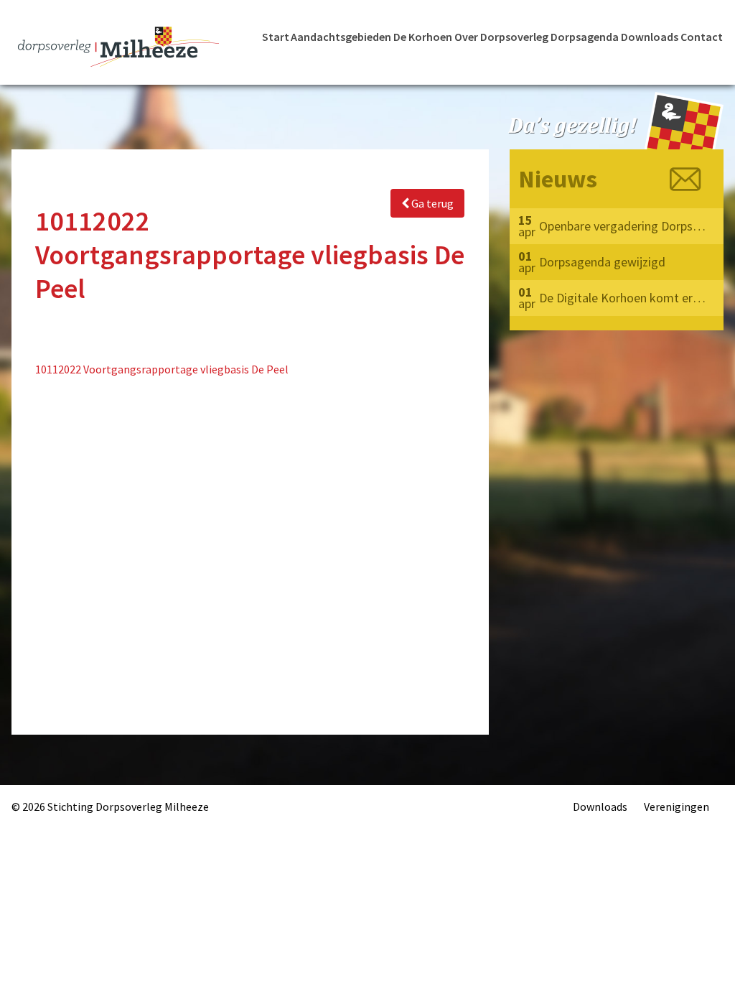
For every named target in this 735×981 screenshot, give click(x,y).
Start (275, 36)
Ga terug (431, 203)
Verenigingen (676, 806)
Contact (701, 36)
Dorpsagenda (585, 36)
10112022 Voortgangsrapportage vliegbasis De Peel (162, 369)
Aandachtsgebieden (341, 36)
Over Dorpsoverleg (501, 36)
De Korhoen (422, 36)
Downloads (649, 36)
